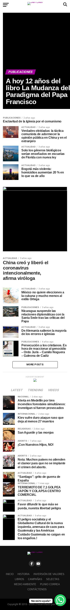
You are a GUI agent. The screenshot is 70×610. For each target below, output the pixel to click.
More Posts (35, 364)
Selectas (52, 579)
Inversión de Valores (48, 574)
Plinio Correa (50, 584)
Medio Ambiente (25, 584)
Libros (19, 579)
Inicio (10, 574)
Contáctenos (37, 589)
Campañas (35, 579)
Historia (24, 574)
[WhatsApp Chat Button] (60, 600)
